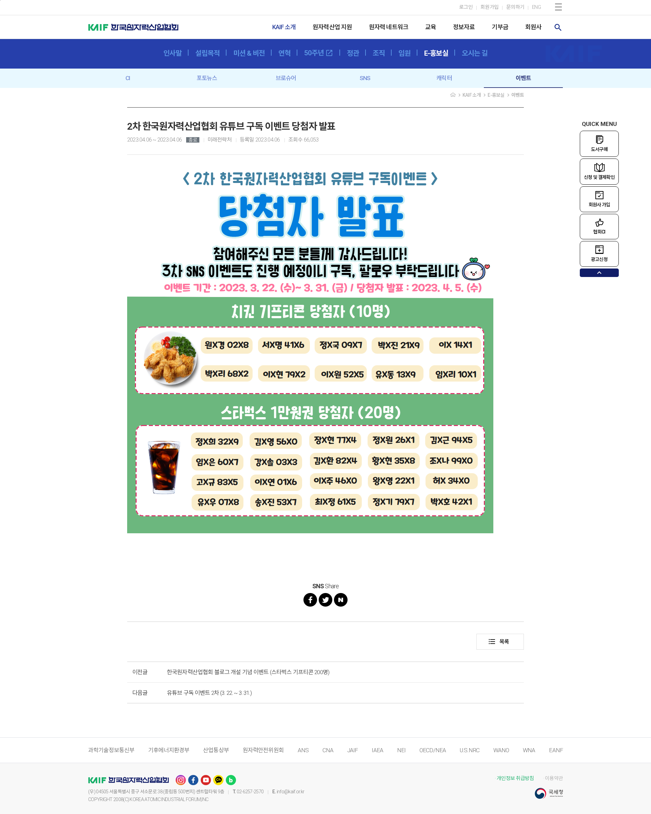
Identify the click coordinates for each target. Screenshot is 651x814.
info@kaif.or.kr (290, 791)
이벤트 (523, 78)
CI (127, 78)
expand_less (599, 273)
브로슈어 (286, 78)
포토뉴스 (207, 78)
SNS (365, 78)
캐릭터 (444, 78)
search (558, 27)
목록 (498, 641)
